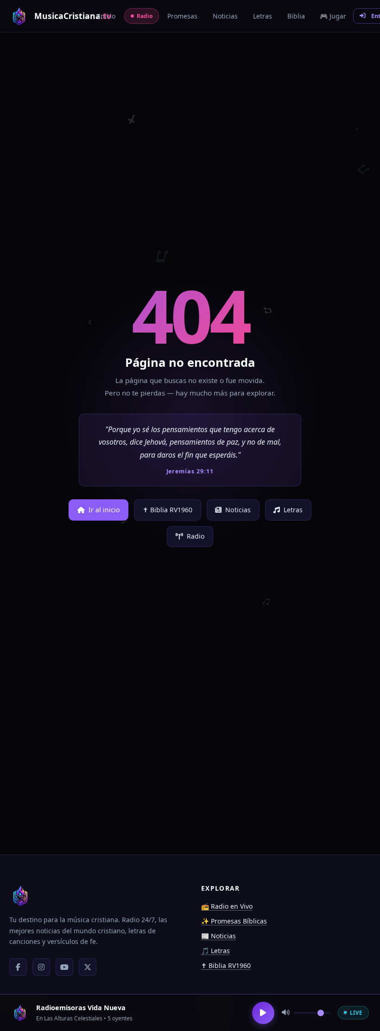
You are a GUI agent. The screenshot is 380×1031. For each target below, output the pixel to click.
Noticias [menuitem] (225, 16)
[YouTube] (64, 967)
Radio (196, 536)
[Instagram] (41, 967)
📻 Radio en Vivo (227, 906)
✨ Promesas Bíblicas (234, 921)
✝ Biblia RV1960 (167, 509)
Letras (293, 509)
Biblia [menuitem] (296, 16)
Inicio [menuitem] (106, 16)
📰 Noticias (218, 935)
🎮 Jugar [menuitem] (333, 16)
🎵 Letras (215, 950)
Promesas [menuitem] (182, 16)
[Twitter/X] (87, 967)
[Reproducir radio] (263, 1013)
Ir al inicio (104, 509)
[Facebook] (18, 967)
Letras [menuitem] (262, 16)
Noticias (238, 509)
